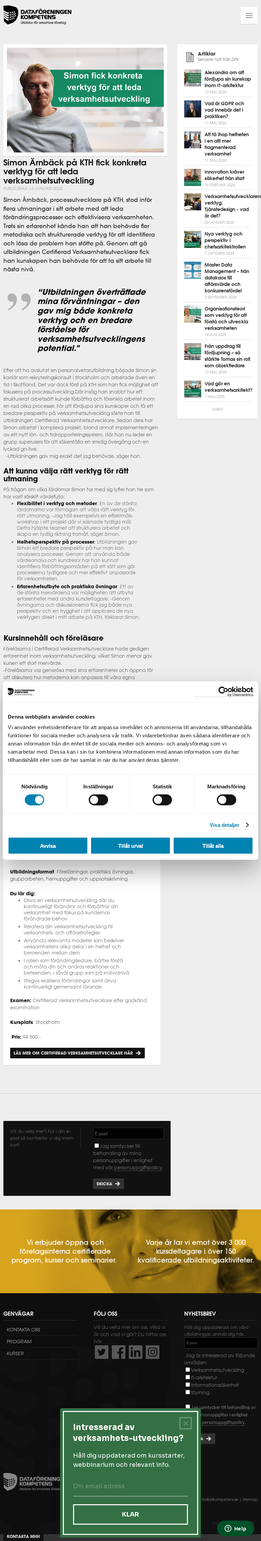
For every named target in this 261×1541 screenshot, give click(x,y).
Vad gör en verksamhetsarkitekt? (229, 387)
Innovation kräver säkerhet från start (224, 175)
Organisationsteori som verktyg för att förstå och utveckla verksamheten (226, 318)
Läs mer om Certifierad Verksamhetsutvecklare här (73, 1053)
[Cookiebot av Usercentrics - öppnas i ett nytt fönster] (223, 691)
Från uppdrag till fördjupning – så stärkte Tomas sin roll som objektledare (227, 356)
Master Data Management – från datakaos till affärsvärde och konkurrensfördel (227, 278)
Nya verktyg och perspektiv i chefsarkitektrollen (225, 240)
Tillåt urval (130, 846)
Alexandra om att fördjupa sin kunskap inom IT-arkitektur (228, 79)
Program (19, 1341)
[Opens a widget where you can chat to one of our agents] (235, 1529)
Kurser (15, 1353)
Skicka (104, 1184)
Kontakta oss (23, 1330)
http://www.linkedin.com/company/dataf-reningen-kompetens (135, 1352)
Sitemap (250, 1499)
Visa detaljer (224, 825)
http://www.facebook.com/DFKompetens (118, 1352)
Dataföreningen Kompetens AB (37, 15)
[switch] (98, 799)
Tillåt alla (213, 846)
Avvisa (48, 846)
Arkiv (217, 409)
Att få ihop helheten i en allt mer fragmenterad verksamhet (227, 144)
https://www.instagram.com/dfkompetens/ (152, 1352)
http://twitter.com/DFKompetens (101, 1352)
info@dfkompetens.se (218, 1499)
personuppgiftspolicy (138, 1168)
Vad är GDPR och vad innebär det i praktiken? (224, 109)
